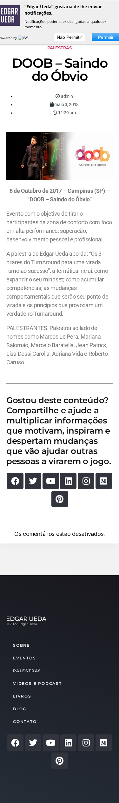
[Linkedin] (68, 481)
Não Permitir (69, 37)
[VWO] (24, 38)
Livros (22, 696)
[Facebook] (15, 481)
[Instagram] (86, 481)
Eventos (24, 658)
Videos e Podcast (37, 683)
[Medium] (104, 481)
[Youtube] (51, 481)
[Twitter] (33, 481)
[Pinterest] (59, 499)
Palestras (59, 47)
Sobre (21, 645)
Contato (25, 721)
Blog (19, 708)
